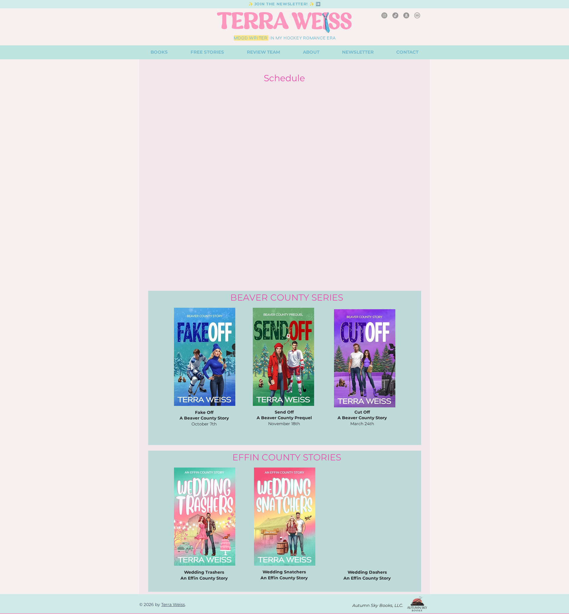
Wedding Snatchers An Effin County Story (284, 574)
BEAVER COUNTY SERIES (286, 297)
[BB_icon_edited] (417, 15)
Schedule (284, 78)
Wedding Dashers (367, 572)
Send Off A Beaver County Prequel (284, 415)
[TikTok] (395, 15)
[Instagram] (384, 15)
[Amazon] (406, 15)
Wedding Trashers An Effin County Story (204, 575)
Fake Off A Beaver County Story (204, 415)
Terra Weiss (173, 604)
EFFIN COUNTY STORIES (286, 457)
